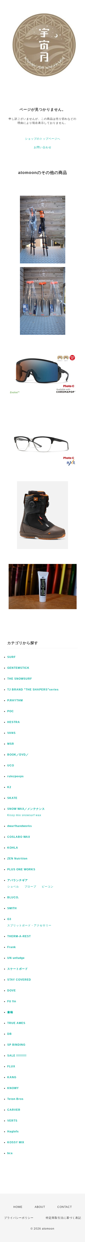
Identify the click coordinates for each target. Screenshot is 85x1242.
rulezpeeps (15, 776)
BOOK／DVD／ (18, 754)
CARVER (13, 1109)
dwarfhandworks (19, 826)
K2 (9, 787)
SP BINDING (16, 1044)
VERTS (12, 1120)
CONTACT (64, 1207)
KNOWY (13, 1088)
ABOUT (40, 1207)
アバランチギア (17, 880)
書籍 (10, 1012)
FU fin (11, 1001)
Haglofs (13, 1131)
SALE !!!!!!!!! (17, 1055)
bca (10, 1153)
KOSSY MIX (15, 1142)
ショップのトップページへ (42, 138)
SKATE (12, 798)
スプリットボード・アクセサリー (29, 925)
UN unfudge (16, 958)
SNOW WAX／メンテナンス (26, 808)
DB (9, 1033)
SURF (11, 657)
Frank (11, 947)
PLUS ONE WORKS (21, 869)
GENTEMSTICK (18, 667)
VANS (11, 733)
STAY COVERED (19, 979)
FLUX (11, 1066)
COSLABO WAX (18, 836)
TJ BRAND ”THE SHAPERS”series (33, 689)
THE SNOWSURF (19, 678)
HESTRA (13, 722)
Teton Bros (15, 1099)
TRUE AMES (16, 1023)
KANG (11, 1077)
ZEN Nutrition (17, 858)
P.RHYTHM (15, 700)
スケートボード (17, 968)
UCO (10, 765)
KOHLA (12, 847)
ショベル (13, 886)
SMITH (12, 908)
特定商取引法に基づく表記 (63, 1217)
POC (10, 711)
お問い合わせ (42, 147)
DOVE (11, 990)
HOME (17, 1207)
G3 (9, 919)
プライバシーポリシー (19, 1217)
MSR (10, 743)
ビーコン (47, 886)
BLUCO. (13, 897)
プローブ (30, 886)
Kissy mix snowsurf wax (24, 815)
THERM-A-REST (19, 936)
